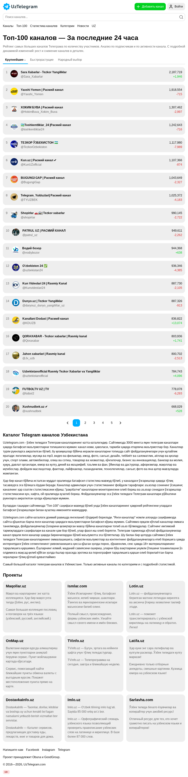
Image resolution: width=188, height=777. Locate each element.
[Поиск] (181, 17)
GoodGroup (51, 757)
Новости (83, 26)
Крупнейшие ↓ (15, 59)
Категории (67, 26)
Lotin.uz (136, 586)
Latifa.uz (136, 641)
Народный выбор (70, 59)
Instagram (48, 749)
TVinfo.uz (76, 641)
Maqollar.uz (16, 586)
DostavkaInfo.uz (20, 700)
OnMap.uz (15, 641)
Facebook (32, 749)
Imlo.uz (74, 700)
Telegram (64, 749)
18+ (6, 772)
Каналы (8, 26)
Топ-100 (21, 26)
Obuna (36, 757)
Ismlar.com (77, 586)
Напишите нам (13, 749)
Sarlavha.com (141, 700)
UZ (94, 26)
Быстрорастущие (42, 59)
